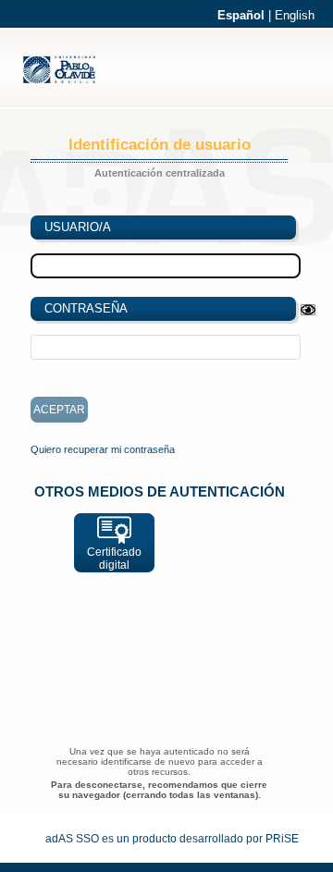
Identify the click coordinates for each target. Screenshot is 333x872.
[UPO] (67, 81)
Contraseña (86, 308)
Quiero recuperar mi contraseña (103, 449)
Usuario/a (77, 227)
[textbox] (166, 347)
